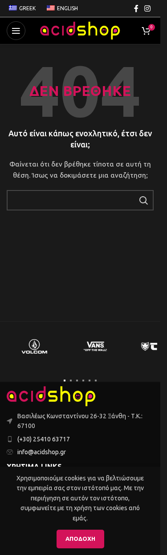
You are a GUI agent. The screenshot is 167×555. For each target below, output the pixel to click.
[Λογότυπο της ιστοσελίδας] (80, 30)
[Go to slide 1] (64, 380)
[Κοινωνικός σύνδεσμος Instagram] (148, 8)
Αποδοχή (80, 538)
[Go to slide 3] (77, 380)
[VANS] (95, 346)
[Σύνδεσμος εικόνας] (51, 395)
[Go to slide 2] (71, 380)
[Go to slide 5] (89, 380)
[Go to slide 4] (83, 380)
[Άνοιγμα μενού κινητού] (16, 31)
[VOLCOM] (34, 346)
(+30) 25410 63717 (43, 439)
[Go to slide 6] (96, 380)
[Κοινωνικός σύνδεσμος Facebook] (136, 8)
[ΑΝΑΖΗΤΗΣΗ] (143, 200)
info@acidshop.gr (41, 452)
